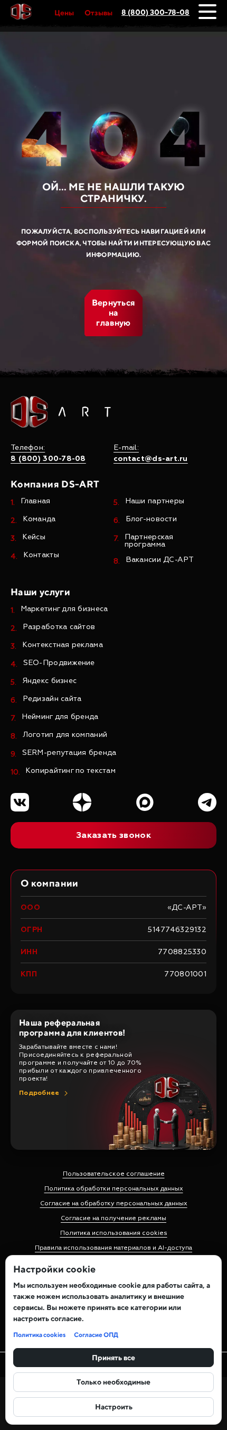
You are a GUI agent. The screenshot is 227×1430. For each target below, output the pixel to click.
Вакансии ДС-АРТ (160, 560)
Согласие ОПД (96, 1335)
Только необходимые (113, 1382)
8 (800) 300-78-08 (155, 12)
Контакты (41, 555)
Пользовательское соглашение (114, 1174)
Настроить (114, 1407)
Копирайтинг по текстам (70, 771)
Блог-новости (151, 519)
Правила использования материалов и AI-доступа (113, 1248)
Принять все (113, 1357)
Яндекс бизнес (49, 681)
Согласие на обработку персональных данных (113, 1203)
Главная (36, 501)
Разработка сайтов (59, 627)
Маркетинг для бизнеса (64, 609)
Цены (64, 12)
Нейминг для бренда (60, 717)
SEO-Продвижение (59, 663)
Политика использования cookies (113, 1233)
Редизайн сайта (52, 699)
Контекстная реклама (62, 645)
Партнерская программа (149, 540)
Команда (39, 519)
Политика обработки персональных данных (113, 1189)
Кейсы (33, 537)
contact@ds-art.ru (151, 459)
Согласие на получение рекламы (113, 1218)
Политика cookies (39, 1335)
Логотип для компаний (65, 735)
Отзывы (98, 12)
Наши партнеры (155, 501)
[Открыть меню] (207, 12)
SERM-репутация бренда (69, 753)
